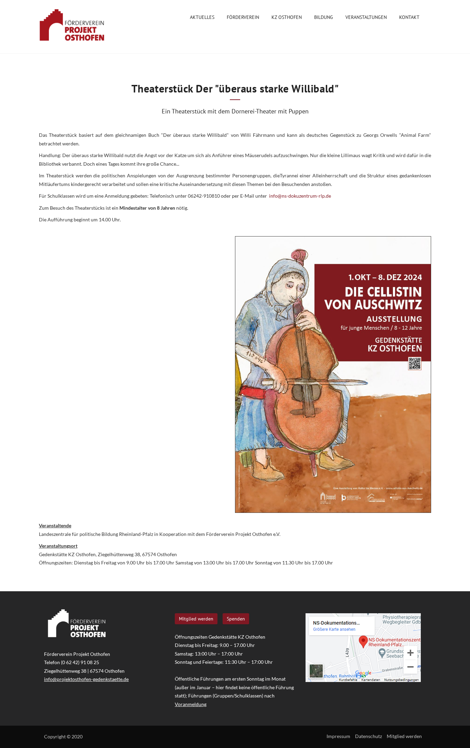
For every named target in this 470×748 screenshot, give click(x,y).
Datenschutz (368, 736)
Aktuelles (202, 17)
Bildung (323, 17)
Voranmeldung (190, 704)
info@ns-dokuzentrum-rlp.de (300, 196)
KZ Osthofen (286, 17)
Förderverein (243, 17)
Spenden (236, 619)
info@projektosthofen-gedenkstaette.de (86, 679)
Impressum (338, 736)
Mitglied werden (196, 619)
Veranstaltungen (366, 17)
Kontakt (409, 17)
